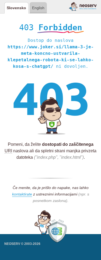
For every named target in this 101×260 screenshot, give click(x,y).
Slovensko (16, 8)
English (38, 8)
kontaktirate (22, 194)
